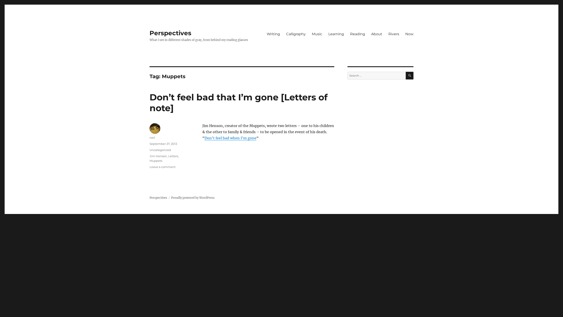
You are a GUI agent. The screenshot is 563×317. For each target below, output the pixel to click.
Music (317, 34)
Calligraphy (296, 34)
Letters (173, 156)
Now (409, 34)
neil (152, 137)
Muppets (156, 160)
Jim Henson (158, 156)
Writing (273, 34)
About (376, 34)
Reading (357, 34)
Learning (336, 34)
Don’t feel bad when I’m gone (230, 138)
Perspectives (170, 33)
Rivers (393, 34)
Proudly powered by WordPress (193, 198)
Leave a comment (162, 167)
